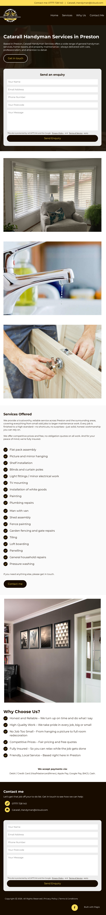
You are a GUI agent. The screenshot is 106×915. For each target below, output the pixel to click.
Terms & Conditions (68, 898)
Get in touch (15, 58)
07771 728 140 (19, 803)
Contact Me (97, 15)
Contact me (15, 583)
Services (67, 15)
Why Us (81, 15)
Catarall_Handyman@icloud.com (85, 3)
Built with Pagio (92, 907)
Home (54, 15)
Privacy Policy (50, 898)
